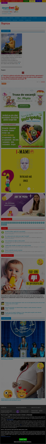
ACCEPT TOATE (23, 439)
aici (20, 424)
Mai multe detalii (10, 419)
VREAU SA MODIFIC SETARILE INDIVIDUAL (22, 441)
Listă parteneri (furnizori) (5, 436)
